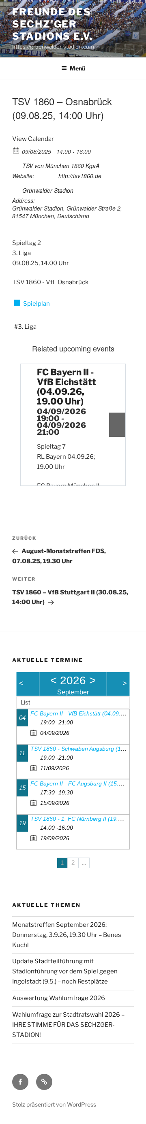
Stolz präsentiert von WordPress (54, 1104)
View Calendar (33, 139)
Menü (77, 68)
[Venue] (16, 189)
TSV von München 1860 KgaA (60, 166)
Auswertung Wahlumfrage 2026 (58, 998)
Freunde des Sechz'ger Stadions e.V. (52, 24)
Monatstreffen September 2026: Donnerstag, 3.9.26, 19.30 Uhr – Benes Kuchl (66, 935)
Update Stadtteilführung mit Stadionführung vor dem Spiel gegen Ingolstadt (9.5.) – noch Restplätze (65, 971)
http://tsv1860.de (79, 176)
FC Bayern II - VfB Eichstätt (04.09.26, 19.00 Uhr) (66, 387)
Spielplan (36, 303)
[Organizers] (16, 164)
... (84, 862)
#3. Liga (25, 326)
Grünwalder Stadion (47, 190)
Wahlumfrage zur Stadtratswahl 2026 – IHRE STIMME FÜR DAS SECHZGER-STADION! (68, 1025)
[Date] (16, 150)
